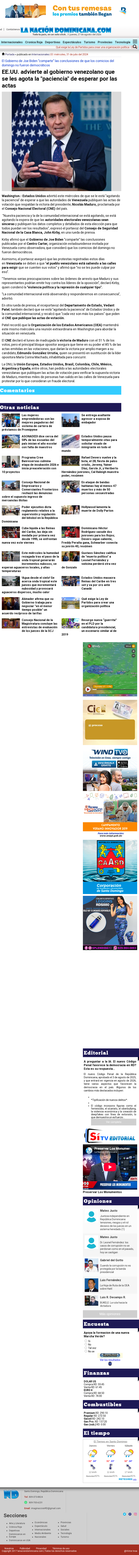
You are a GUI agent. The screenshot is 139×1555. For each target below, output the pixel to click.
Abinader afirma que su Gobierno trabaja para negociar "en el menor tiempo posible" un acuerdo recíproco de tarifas (27, 606)
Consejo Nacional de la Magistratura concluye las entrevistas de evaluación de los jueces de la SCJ (39, 625)
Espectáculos (72, 42)
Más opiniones (110, 1314)
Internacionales (12, 42)
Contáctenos (13, 29)
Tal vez (92, 1348)
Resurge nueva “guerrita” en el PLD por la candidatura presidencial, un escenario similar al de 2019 (89, 627)
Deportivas (52, 42)
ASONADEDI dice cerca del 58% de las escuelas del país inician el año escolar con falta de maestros (40, 442)
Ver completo (113, 1122)
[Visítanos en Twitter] (124, 1514)
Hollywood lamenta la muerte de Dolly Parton (97, 508)
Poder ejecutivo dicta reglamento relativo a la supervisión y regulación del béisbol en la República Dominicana (30, 514)
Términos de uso (60, 1548)
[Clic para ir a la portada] (11, 1494)
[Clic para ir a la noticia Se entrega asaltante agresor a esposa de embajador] (71, 425)
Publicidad (25, 1548)
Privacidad (41, 1548)
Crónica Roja (15, 1527)
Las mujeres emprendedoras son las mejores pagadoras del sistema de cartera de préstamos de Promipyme (28, 422)
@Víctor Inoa (130, 1551)
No (89, 1344)
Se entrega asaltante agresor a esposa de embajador (95, 418)
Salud (63, 1526)
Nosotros (9, 1548)
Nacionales (40, 1537)
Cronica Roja (34, 42)
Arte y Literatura (17, 1523)
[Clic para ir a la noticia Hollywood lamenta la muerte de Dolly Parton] (71, 509)
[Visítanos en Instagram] (135, 1514)
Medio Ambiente (43, 1533)
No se (91, 1351)
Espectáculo (41, 1526)
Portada (9, 54)
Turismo (89, 42)
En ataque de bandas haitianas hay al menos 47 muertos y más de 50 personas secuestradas (98, 488)
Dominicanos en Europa (17, 1535)
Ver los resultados (110, 1359)
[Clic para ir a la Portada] (67, 31)
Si (89, 1341)
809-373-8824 (36, 1497)
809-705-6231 (36, 1502)
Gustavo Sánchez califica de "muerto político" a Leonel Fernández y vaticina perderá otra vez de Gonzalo (89, 560)
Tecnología (122, 42)
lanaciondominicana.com (30, 1551)
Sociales (65, 1529)
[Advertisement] (110, 976)
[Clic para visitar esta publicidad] (69, 11)
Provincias (105, 42)
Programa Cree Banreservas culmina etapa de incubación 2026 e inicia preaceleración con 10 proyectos (30, 465)
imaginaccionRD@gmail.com (46, 1508)
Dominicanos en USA (19, 1540)
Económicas (41, 1522)
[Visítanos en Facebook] (130, 1514)
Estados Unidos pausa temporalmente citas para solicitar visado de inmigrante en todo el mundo (89, 444)
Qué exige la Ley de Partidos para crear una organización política (97, 602)
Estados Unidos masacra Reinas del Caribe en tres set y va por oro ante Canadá (98, 583)
